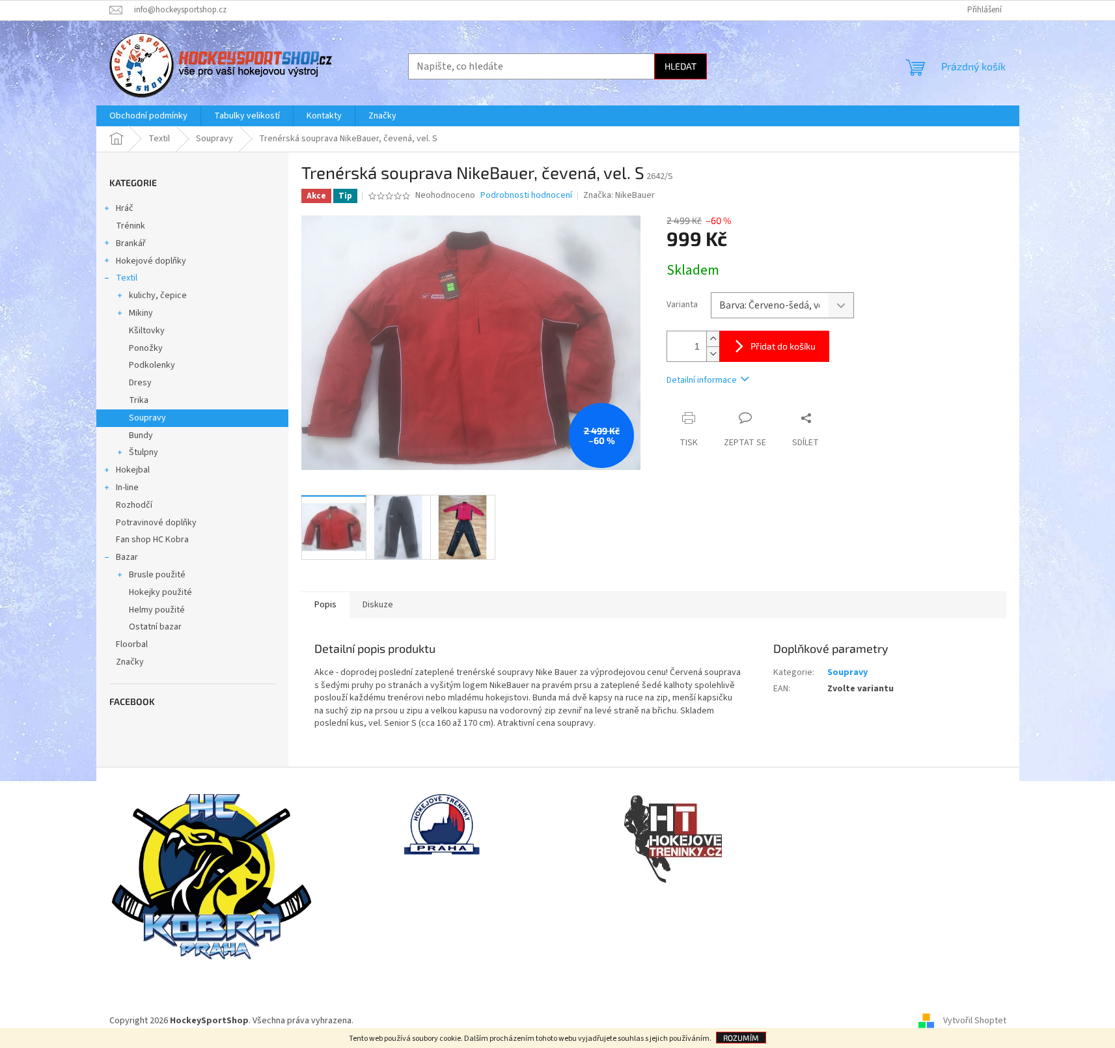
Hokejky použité (160, 592)
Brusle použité (157, 574)
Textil (126, 277)
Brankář (131, 243)
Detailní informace (702, 380)
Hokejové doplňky (151, 261)
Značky (130, 662)
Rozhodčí (134, 505)
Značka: (619, 195)
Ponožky (146, 348)
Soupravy (147, 417)
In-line (127, 487)
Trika (138, 400)
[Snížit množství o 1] (712, 353)
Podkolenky (152, 365)
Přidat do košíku (783, 346)
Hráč (124, 208)
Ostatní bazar (155, 626)
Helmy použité (157, 609)
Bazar (127, 557)
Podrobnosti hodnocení (526, 195)
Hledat (680, 66)
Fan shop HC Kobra (152, 539)
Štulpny (143, 452)
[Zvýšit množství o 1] (712, 338)
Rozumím (741, 1037)
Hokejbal (133, 469)
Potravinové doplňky (156, 522)
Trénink (130, 225)
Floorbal (132, 644)
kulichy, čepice (158, 295)
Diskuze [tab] (378, 604)
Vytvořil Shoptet (974, 1021)
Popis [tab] (325, 604)
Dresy (140, 382)
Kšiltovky (147, 330)
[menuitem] (148, 115)
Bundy (141, 435)
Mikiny (141, 313)
